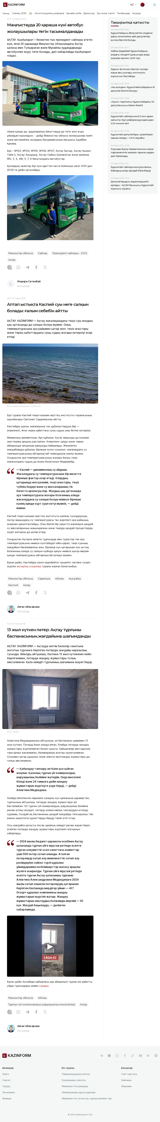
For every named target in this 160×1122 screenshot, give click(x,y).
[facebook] (124, 1055)
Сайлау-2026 (19, 13)
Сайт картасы (129, 1074)
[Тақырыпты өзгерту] (144, 4)
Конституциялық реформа (49, 13)
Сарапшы (44, 578)
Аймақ (59, 578)
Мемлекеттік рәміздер (75, 1086)
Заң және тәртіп (106, 13)
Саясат (6, 1080)
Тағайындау (123, 13)
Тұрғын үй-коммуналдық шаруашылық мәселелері (41, 1004)
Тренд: (6, 13)
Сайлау (42, 253)
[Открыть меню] (154, 4)
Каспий (13, 585)
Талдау (6, 1086)
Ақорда (136, 13)
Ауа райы (75, 578)
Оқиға (5, 1074)
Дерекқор (89, 13)
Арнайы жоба (74, 13)
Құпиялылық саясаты (74, 1080)
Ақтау (11, 259)
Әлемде (6, 1098)
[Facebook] (36, 267)
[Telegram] (27, 267)
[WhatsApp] (18, 267)
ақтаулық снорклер (29, 566)
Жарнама (126, 1086)
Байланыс (126, 1080)
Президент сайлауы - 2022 (69, 253)
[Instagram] (9, 267)
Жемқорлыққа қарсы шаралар (78, 1092)
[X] (45, 267)
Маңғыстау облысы (20, 253)
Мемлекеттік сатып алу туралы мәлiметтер (87, 1098)
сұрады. (44, 985)
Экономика (8, 1092)
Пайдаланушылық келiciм (76, 1074)
